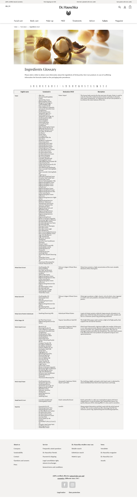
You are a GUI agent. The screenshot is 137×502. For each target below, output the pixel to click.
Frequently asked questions (52, 448)
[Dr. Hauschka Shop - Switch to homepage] (68, 10)
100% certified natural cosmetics (14, 2)
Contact (16, 456)
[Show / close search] (119, 7)
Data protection (74, 492)
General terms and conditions (53, 467)
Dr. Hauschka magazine (108, 452)
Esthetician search (78, 452)
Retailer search (77, 448)
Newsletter (104, 448)
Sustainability (18, 452)
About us (17, 444)
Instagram (72, 485)
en (7, 6)
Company (17, 448)
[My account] (125, 7)
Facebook (64, 485)
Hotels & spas (76, 456)
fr (9, 6)
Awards (103, 460)
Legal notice (61, 492)
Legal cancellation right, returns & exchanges (51, 462)
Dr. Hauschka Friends (50, 452)
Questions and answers (21, 460)
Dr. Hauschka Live (107, 456)
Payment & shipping (49, 456)
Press (15, 464)
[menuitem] (124, 7)
